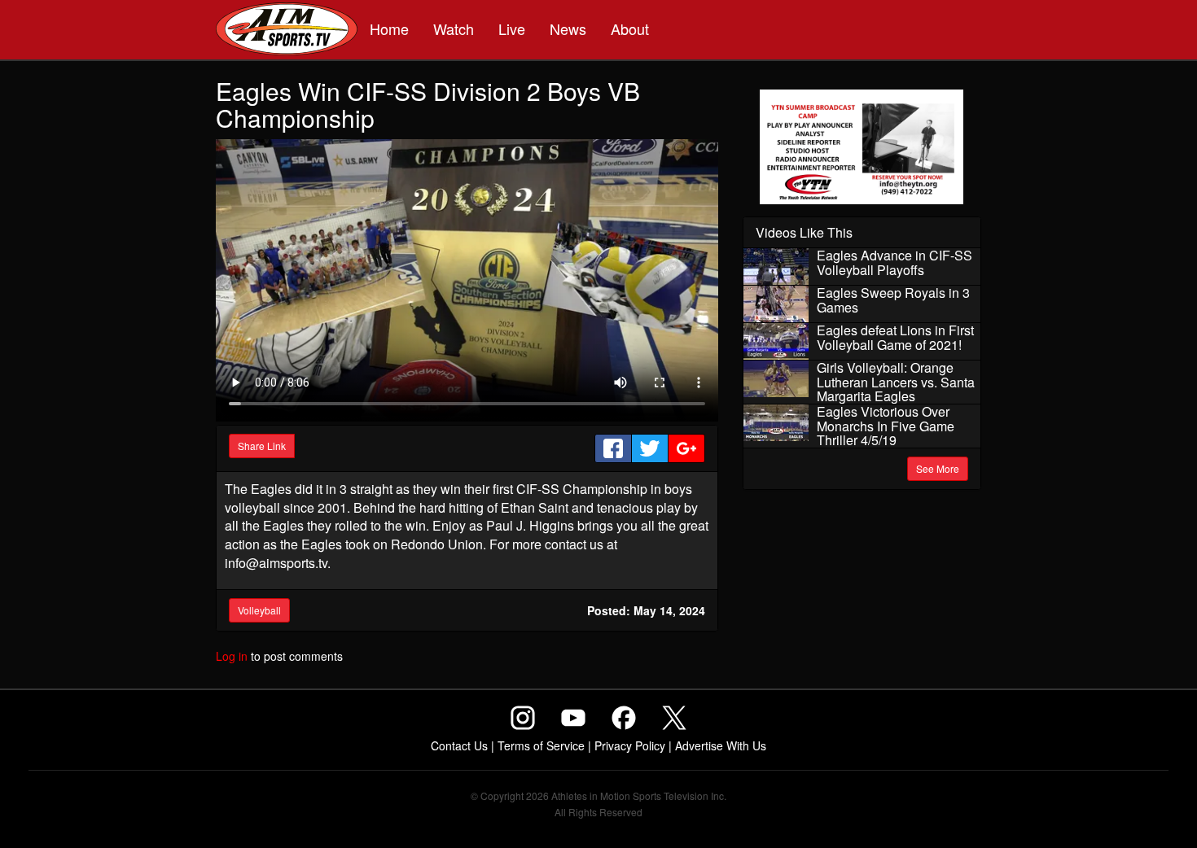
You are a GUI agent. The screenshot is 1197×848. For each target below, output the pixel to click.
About (630, 28)
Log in (232, 656)
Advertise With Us (720, 745)
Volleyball (259, 610)
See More (937, 468)
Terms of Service (541, 745)
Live (511, 28)
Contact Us (459, 745)
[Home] (286, 31)
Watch (453, 28)
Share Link (262, 445)
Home (389, 28)
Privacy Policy (629, 745)
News (568, 28)
